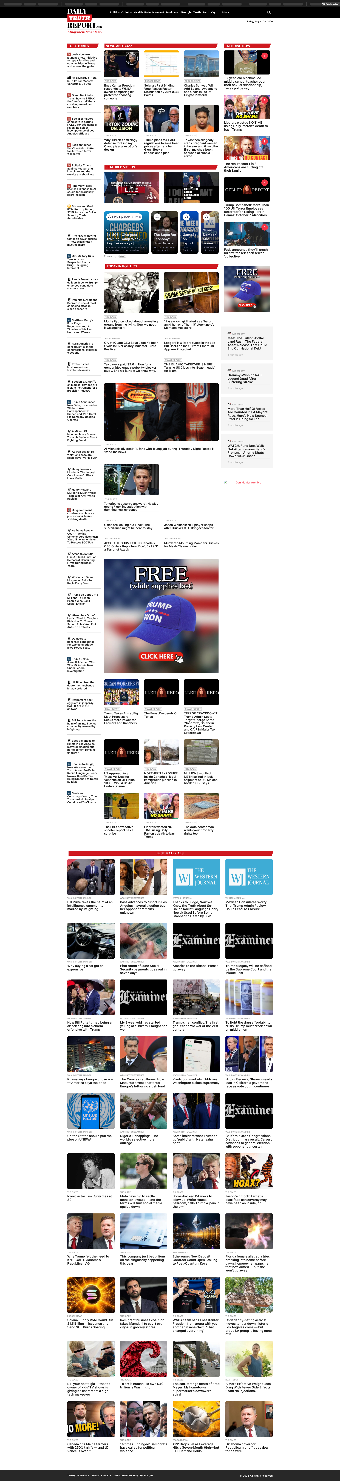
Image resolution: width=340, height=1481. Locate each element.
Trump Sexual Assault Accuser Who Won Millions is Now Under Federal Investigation (81, 664)
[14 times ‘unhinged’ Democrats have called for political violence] (144, 1419)
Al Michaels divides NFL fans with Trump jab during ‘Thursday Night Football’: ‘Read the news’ (159, 450)
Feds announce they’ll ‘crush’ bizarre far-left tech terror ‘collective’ (80, 149)
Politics (115, 12)
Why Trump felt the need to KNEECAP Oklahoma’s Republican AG (88, 1259)
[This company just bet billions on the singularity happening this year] (144, 1231)
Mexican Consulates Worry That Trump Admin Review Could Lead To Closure (82, 798)
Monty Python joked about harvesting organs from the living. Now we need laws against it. (131, 325)
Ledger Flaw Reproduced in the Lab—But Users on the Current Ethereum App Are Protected (191, 346)
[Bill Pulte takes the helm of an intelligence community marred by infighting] (91, 877)
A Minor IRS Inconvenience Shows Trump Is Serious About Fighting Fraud (82, 435)
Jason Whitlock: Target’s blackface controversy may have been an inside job (246, 1199)
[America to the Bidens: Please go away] (196, 941)
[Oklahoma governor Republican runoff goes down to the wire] (249, 1419)
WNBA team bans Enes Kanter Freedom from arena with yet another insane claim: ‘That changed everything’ (196, 1325)
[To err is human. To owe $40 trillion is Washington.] (144, 1359)
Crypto (215, 12)
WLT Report (238, 334)
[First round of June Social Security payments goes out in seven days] (144, 941)
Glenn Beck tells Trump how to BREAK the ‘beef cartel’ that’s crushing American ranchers (81, 101)
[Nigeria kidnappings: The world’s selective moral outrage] (144, 1111)
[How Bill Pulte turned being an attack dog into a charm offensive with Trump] (91, 997)
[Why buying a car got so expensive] (91, 941)
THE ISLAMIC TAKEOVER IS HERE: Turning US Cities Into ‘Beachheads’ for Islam (189, 368)
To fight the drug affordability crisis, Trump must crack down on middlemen (248, 1026)
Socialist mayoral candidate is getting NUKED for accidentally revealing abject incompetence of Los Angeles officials (82, 126)
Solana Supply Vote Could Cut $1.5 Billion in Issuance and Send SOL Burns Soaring (90, 1323)
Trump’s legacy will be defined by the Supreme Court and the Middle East (248, 969)
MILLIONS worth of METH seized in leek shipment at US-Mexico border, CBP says (200, 778)
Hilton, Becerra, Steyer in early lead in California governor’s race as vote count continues (248, 1082)
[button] (269, 12)
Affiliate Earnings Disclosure (133, 1475)
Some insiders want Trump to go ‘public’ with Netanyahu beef (195, 1139)
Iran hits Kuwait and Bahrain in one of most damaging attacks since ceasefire (82, 304)
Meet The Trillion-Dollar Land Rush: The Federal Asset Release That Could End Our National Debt (247, 343)
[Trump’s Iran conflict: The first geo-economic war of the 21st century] (196, 997)
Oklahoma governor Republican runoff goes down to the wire (247, 1447)
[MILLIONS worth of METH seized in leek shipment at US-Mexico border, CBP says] (201, 752)
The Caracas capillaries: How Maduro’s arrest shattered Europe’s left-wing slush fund (142, 1082)
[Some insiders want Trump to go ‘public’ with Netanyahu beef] (196, 1111)
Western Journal (182, 898)
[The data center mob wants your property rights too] (201, 806)
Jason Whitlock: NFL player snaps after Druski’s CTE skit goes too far (189, 526)
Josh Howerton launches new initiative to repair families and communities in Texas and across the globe (82, 60)
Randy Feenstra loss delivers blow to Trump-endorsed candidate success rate (82, 284)
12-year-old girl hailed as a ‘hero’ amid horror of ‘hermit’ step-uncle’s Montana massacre (189, 325)
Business (172, 12)
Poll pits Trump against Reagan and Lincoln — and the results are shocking (80, 170)
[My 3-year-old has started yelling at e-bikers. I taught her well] (144, 997)
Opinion (126, 12)
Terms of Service (78, 1475)
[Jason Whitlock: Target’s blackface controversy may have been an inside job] (249, 1171)
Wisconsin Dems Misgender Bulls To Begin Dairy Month (80, 580)
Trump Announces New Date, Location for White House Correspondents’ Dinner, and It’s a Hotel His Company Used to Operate (82, 410)
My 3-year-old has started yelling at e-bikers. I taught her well (143, 1026)
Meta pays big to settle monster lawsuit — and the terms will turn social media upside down (141, 1201)
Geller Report (173, 360)
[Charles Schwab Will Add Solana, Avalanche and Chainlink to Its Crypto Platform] (201, 63)
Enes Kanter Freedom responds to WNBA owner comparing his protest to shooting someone (119, 92)
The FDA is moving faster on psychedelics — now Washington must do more (82, 240)
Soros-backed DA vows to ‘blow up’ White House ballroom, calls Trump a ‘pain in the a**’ (196, 1201)
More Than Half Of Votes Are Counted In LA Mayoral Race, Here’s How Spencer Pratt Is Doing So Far (248, 414)
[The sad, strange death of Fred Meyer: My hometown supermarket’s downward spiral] (196, 1359)
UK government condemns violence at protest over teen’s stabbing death (81, 514)
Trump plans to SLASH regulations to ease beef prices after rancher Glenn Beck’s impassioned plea (161, 146)
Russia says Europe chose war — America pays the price (90, 1081)
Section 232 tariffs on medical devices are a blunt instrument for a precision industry (82, 386)
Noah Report (112, 709)
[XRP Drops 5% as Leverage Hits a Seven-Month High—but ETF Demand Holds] (196, 1419)
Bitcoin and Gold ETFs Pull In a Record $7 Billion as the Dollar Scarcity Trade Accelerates (81, 212)
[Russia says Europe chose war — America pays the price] (91, 1054)
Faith (206, 12)
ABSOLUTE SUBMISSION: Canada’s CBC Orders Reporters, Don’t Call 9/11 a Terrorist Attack (131, 546)
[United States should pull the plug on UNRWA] (91, 1111)
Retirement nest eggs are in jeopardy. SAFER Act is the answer (80, 704)
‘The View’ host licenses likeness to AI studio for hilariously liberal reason (81, 190)
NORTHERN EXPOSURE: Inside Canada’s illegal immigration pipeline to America (161, 778)
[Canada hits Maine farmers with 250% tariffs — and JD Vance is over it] (91, 1419)
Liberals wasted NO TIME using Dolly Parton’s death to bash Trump (160, 831)
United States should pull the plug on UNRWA (89, 1137)
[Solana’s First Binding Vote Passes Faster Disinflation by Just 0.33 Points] (161, 63)
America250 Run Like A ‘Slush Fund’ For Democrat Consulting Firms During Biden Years (81, 559)
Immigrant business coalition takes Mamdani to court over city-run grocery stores (142, 1323)
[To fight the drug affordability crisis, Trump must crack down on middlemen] (249, 997)
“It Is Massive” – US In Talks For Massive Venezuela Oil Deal (82, 80)
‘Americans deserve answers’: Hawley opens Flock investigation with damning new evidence (131, 506)
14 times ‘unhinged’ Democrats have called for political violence (143, 1447)
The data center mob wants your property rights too (199, 830)
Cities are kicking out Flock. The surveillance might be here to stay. (128, 526)
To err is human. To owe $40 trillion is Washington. (141, 1385)
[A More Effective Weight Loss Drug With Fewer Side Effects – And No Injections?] (249, 1359)
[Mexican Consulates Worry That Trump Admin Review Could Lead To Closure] (249, 877)
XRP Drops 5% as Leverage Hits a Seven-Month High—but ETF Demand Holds (196, 1447)
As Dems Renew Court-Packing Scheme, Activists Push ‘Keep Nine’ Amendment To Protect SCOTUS (82, 536)
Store (226, 12)
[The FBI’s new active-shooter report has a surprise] (121, 806)
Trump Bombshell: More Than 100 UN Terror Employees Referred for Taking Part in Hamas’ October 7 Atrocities (246, 210)
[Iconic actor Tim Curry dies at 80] (91, 1171)
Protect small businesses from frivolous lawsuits (78, 367)
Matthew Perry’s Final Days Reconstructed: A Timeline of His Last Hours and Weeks (80, 326)
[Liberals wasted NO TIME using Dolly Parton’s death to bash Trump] (161, 806)
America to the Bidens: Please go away (196, 967)
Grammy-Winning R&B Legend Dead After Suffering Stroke (245, 378)
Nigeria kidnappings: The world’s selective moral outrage (139, 1139)
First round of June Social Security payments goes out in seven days (143, 969)
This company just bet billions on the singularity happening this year (143, 1259)
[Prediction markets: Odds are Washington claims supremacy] (196, 1054)
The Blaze (110, 81)
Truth (197, 12)
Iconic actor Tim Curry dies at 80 (89, 1198)
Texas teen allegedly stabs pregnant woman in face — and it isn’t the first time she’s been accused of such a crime (201, 148)
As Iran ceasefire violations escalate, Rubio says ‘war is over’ (82, 454)
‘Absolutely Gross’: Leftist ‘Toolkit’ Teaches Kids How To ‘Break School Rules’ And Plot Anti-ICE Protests (82, 621)
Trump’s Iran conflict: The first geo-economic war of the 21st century (196, 1026)
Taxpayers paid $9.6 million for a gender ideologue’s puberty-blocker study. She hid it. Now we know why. (130, 368)
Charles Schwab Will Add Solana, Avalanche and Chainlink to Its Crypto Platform (200, 90)
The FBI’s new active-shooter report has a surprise (119, 830)
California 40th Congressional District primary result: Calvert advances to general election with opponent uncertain (248, 1141)
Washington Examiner (79, 898)
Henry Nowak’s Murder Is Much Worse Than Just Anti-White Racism (81, 494)
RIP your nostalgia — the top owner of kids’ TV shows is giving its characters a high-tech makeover (88, 1389)
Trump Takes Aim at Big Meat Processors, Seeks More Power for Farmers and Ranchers (121, 718)
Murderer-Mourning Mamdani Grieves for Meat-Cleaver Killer (191, 544)
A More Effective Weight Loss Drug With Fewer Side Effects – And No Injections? (248, 1387)
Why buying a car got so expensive (85, 967)
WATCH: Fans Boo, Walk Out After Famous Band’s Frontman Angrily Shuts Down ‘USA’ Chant (247, 451)
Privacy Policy (101, 1475)
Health (138, 12)
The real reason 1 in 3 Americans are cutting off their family (243, 167)
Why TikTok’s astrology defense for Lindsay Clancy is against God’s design (120, 144)
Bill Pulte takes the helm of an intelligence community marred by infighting (82, 725)
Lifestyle (186, 12)
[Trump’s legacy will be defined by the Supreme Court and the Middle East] (249, 941)
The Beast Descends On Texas (161, 715)
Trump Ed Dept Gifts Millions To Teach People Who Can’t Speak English (82, 599)
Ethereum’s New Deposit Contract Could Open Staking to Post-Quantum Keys (195, 1259)
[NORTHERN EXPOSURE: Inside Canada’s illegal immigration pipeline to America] (161, 752)
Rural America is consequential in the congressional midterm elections (82, 348)
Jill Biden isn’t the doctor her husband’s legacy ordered (80, 685)
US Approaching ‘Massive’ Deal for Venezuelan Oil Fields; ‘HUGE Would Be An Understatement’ (119, 780)
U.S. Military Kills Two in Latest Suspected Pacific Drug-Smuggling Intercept (80, 262)
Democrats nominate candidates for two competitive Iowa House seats (80, 643)
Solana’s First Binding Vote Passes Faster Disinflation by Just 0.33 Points (161, 90)
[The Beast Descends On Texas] (161, 692)
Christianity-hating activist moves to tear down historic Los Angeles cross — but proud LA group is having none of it (248, 1327)
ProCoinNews (152, 81)
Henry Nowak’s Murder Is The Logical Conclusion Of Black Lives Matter (81, 474)
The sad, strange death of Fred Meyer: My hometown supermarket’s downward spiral (196, 1389)
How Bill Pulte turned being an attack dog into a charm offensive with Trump (90, 1026)
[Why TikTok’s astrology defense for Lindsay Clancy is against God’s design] (121, 118)
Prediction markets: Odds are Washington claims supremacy (196, 1081)
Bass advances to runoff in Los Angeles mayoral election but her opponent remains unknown (81, 746)
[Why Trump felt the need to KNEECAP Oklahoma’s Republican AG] (91, 1231)
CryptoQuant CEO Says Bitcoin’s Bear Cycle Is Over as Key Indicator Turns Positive (131, 346)
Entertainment (154, 12)
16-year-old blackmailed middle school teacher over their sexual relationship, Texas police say (245, 83)
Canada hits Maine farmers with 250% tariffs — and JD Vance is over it (88, 1447)
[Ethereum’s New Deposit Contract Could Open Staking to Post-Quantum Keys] (196, 1231)
